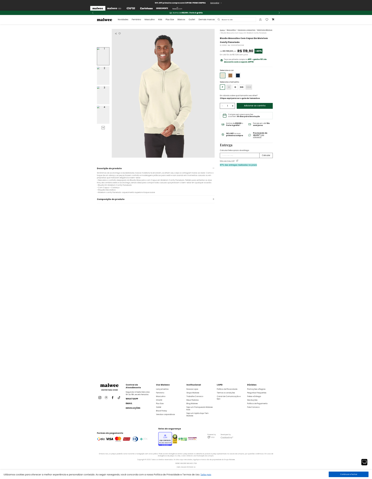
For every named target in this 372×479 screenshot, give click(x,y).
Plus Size (170, 19)
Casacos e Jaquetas (246, 30)
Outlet (192, 19)
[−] (222, 106)
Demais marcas (207, 19)
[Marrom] (230, 75)
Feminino (136, 19)
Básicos (181, 19)
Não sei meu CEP (227, 161)
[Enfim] (130, 8)
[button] (115, 33)
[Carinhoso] (146, 8)
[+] (232, 106)
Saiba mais (206, 474)
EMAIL (129, 403)
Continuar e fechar (349, 474)
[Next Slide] (279, 12)
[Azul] (238, 75)
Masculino (150, 19)
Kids (160, 19)
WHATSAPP (132, 398)
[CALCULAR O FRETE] (266, 155)
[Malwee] (97, 8)
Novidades (123, 19)
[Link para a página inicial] (222, 30)
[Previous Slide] (93, 12)
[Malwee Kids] (114, 8)
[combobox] (235, 19)
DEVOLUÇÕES (133, 408)
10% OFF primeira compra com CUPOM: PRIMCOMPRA (180, 3)
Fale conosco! (258, 136)
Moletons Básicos (264, 30)
